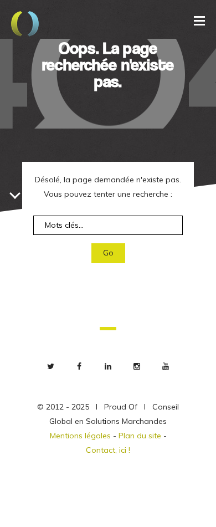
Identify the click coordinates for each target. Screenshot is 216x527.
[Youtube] (165, 366)
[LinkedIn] (108, 366)
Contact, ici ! (108, 450)
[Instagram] (136, 366)
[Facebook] (79, 366)
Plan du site (140, 436)
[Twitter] (50, 366)
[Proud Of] (25, 25)
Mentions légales (80, 436)
